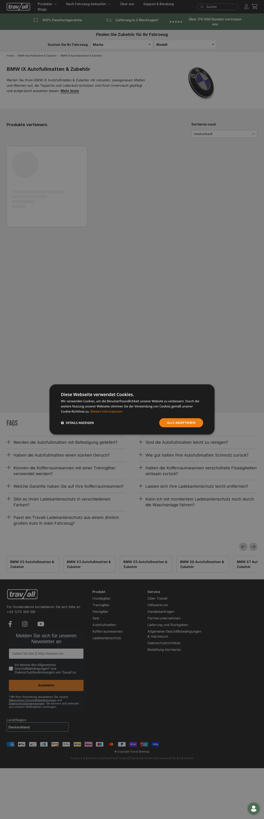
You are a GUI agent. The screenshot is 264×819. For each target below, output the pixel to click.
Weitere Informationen (106, 411)
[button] (77, 422)
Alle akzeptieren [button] (181, 423)
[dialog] (132, 409)
